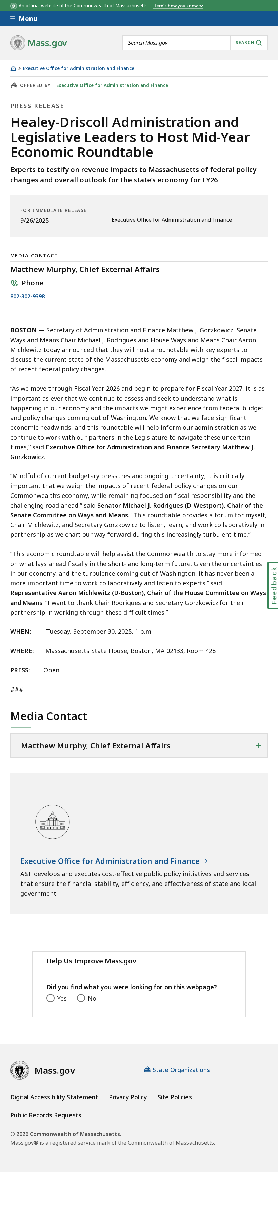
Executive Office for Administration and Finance (78, 69)
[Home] (13, 68)
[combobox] (195, 42)
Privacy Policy (128, 1097)
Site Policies (175, 1097)
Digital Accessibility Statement (54, 1097)
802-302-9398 (27, 296)
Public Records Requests (45, 1115)
